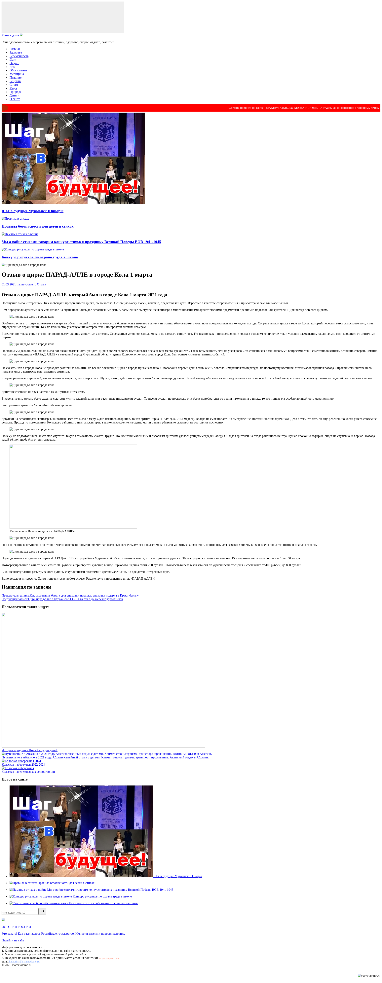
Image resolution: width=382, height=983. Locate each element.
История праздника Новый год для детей (29, 750)
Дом (12, 66)
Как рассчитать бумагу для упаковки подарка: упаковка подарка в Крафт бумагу (70, 595)
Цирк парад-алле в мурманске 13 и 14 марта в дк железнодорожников (62, 599)
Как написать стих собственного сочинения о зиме (103, 903)
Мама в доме (10, 35)
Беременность (19, 56)
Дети (13, 59)
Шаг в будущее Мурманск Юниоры (32, 211)
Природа (15, 91)
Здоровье (16, 52)
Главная (15, 49)
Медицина (17, 74)
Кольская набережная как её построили (28, 771)
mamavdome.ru (26, 284)
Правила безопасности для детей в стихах (38, 226)
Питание (15, 77)
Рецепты (15, 81)
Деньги (14, 95)
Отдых (14, 63)
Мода (13, 88)
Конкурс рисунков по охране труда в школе (40, 257)
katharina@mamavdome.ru (24, 961)
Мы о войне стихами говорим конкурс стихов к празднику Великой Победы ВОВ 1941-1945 (81, 242)
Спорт (14, 84)
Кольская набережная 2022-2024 (23, 764)
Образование (18, 70)
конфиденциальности (109, 958)
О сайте (15, 99)
